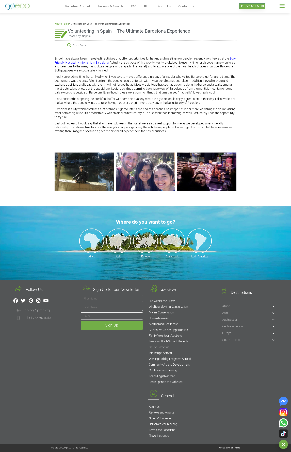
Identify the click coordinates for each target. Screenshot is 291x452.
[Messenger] (283, 401)
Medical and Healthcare (163, 324)
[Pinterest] (30, 300)
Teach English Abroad (162, 376)
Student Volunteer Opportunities (168, 330)
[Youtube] (46, 300)
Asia (225, 313)
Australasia (229, 319)
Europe (76, 45)
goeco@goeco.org (37, 310)
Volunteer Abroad (77, 6)
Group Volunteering (160, 418)
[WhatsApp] (283, 422)
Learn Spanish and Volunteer (166, 382)
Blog (147, 6)
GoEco (58, 23)
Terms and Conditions (162, 430)
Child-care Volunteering (163, 370)
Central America (232, 326)
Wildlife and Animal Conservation (168, 306)
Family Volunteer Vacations (165, 335)
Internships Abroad (160, 353)
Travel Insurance (159, 435)
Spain (83, 45)
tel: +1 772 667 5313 (38, 317)
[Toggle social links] (283, 444)
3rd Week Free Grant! (162, 301)
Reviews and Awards (161, 412)
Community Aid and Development (169, 364)
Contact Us (186, 6)
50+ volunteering (159, 347)
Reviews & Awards (110, 6)
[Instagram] (38, 300)
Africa (226, 306)
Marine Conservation (161, 312)
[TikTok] (283, 433)
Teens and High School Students (169, 341)
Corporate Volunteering (163, 424)
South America (231, 340)
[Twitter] (23, 300)
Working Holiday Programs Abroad (170, 359)
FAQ (134, 6)
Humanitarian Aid (159, 318)
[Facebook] (15, 300)
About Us (164, 6)
